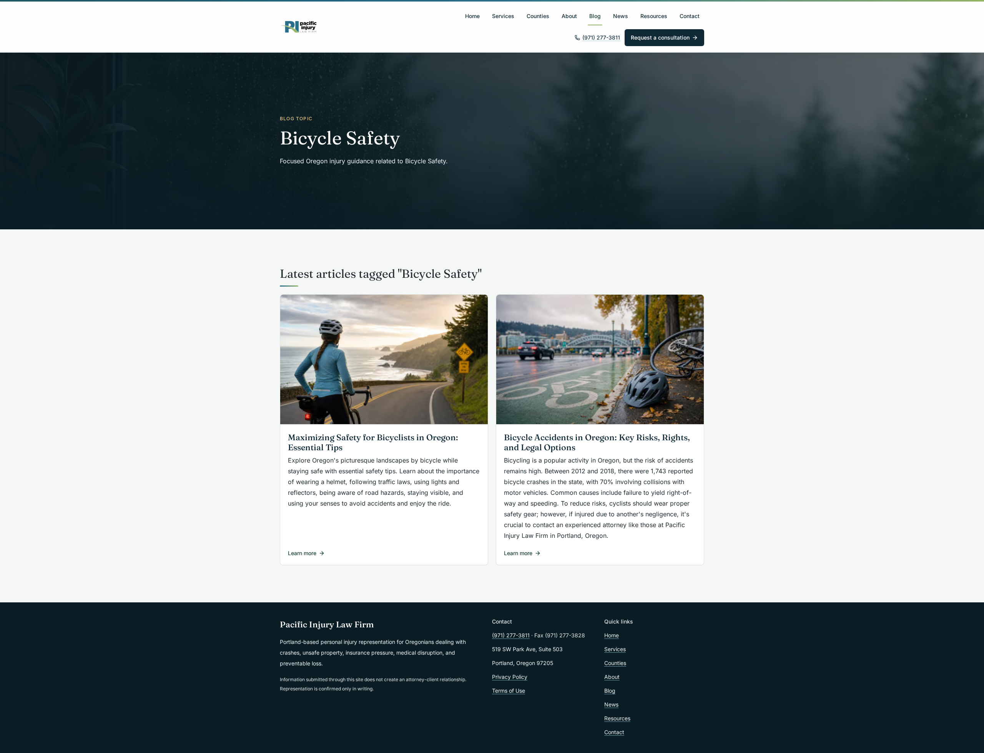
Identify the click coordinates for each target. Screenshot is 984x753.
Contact (690, 16)
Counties (538, 16)
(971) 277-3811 (601, 37)
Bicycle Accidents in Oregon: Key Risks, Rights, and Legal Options (597, 442)
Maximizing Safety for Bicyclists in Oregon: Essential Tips (373, 442)
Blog (595, 16)
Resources (653, 16)
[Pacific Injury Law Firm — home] (299, 26)
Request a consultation (660, 37)
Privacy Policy (509, 676)
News (620, 16)
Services (503, 16)
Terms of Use (508, 690)
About (569, 16)
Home (472, 16)
